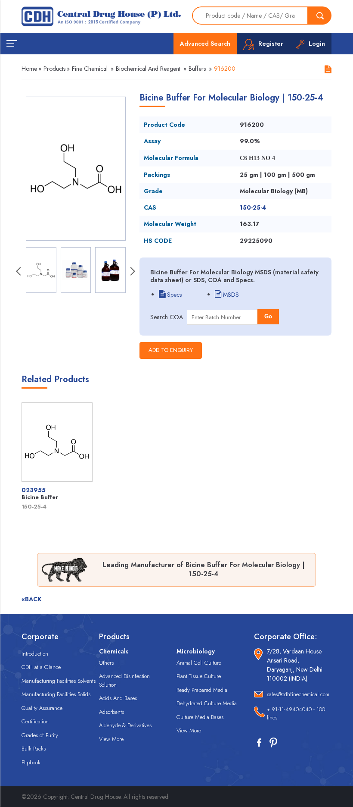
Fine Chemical (90, 68)
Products (54, 68)
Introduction (35, 654)
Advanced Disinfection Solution (124, 680)
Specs (173, 294)
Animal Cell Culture (198, 663)
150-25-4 (253, 207)
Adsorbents (111, 712)
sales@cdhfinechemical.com (298, 694)
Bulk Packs (34, 748)
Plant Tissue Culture (198, 676)
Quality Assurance (42, 708)
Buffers (197, 68)
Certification (35, 721)
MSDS (230, 294)
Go (268, 316)
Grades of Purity (40, 735)
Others (106, 663)
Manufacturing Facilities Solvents (59, 681)
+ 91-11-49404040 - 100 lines (296, 713)
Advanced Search (205, 43)
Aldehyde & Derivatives (125, 725)
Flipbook (31, 762)
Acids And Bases (118, 698)
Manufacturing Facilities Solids (56, 694)
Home (29, 68)
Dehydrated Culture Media (206, 703)
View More (111, 739)
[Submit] (319, 15)
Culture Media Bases (199, 717)
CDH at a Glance (41, 667)
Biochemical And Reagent (148, 68)
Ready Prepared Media (201, 690)
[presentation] (19, 272)
